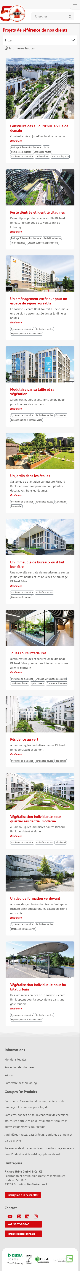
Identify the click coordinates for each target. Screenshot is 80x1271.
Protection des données (19, 1067)
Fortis (46, 147)
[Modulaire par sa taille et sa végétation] (40, 348)
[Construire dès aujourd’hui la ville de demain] (40, 59)
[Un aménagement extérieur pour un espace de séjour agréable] (40, 257)
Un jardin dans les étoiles (30, 475)
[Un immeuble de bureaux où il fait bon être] (40, 520)
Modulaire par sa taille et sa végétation (32, 391)
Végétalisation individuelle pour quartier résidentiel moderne (35, 818)
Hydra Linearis (37, 683)
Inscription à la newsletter (23, 1195)
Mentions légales (16, 1059)
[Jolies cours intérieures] (40, 611)
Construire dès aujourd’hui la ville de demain (39, 128)
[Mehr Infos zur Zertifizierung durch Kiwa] (29, 1259)
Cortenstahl (60, 415)
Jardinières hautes (21, 48)
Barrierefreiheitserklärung (21, 1083)
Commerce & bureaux (21, 151)
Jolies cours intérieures (28, 653)
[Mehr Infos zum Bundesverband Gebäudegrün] (42, 1259)
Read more (16, 140)
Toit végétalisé (18, 242)
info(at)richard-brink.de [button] (21, 1234)
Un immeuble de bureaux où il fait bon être (37, 564)
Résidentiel (16, 506)
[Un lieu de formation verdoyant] (40, 856)
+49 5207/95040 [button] (18, 1224)
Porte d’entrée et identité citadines (37, 212)
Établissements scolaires (23, 929)
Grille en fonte (42, 156)
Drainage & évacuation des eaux (26, 147)
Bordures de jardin (60, 156)
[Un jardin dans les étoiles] (40, 434)
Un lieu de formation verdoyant (35, 898)
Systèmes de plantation (22, 156)
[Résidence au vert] (40, 697)
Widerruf (10, 1075)
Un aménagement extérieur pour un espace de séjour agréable (38, 301)
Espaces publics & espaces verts (43, 242)
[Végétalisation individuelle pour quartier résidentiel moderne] (40, 775)
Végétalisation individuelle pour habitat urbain (38, 987)
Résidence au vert (24, 739)
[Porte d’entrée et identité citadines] (40, 171)
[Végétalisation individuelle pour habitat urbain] (40, 943)
